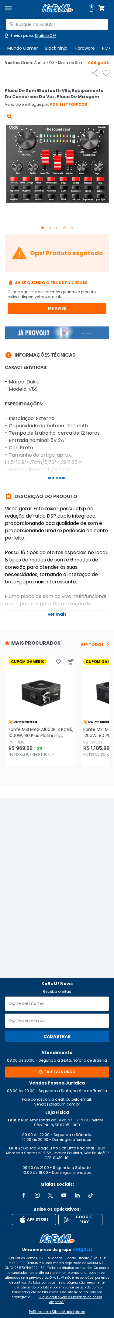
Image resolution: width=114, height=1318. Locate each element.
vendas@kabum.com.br (57, 1104)
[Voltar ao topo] (57, 1239)
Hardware (85, 48)
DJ (53, 62)
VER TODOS (92, 644)
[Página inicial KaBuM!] (57, 8)
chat (60, 1099)
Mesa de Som (72, 62)
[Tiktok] (90, 1195)
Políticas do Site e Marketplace (57, 1311)
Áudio (41, 62)
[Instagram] (37, 1195)
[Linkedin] (77, 1195)
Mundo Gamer (22, 48)
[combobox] (57, 24)
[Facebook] (23, 1195)
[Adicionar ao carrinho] (70, 661)
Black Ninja (56, 48)
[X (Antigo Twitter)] (50, 1195)
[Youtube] (63, 1195)
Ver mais (57, 478)
